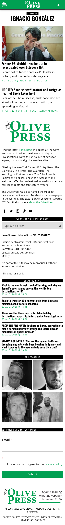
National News (48, 111)
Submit (32, 474)
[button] (59, 225)
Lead (32, 80)
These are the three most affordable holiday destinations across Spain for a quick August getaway (32, 315)
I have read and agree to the (34, 464)
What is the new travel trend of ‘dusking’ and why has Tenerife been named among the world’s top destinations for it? (31, 288)
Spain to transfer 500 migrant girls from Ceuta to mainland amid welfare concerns (30, 302)
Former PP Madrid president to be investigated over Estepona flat (24, 65)
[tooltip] (4, 211)
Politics (42, 80)
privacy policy (53, 464)
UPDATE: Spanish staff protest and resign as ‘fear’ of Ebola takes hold (31, 91)
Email (7, 439)
